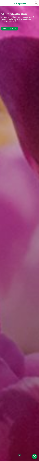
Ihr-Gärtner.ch (9, 28)
